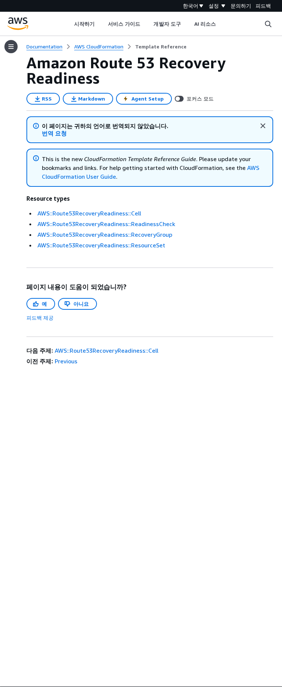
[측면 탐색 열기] (11, 46)
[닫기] (263, 126)
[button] (54, 133)
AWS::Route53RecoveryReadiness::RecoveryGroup (104, 234)
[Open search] (268, 24)
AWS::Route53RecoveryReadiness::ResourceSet (101, 245)
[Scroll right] (221, 24)
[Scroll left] (68, 24)
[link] (161, 46)
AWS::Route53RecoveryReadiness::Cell (89, 213)
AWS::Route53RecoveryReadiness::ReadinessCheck (106, 224)
